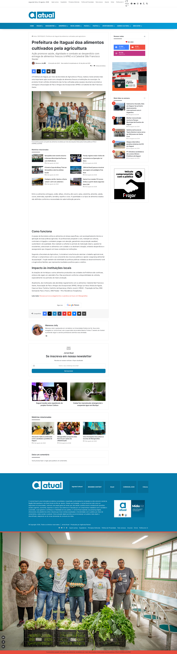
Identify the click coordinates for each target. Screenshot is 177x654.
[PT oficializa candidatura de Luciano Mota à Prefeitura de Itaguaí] (119, 154)
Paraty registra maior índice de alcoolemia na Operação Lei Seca (93, 158)
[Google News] (73, 305)
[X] (39, 71)
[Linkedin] (55, 314)
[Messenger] (44, 71)
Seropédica (62, 26)
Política (95, 26)
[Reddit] (69, 314)
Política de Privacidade (87, 2)
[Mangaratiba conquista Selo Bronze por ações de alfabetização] (68, 428)
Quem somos (55, 2)
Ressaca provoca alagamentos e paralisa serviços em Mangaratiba (63, 296)
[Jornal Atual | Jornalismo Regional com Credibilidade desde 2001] (42, 15)
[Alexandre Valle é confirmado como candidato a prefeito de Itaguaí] (43, 428)
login (46, 460)
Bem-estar (136, 26)
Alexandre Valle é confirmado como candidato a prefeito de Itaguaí (42, 438)
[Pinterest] (64, 314)
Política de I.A (119, 2)
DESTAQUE (41, 36)
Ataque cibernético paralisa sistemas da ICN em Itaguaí (135, 144)
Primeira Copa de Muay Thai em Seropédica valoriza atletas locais (56, 169)
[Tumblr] (59, 314)
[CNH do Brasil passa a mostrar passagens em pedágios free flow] (75, 170)
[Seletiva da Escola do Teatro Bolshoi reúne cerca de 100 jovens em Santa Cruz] (119, 133)
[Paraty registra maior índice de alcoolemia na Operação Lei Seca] (75, 158)
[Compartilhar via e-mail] (49, 71)
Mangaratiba (50, 26)
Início (35, 36)
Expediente (64, 2)
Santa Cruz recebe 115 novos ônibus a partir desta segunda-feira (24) (94, 181)
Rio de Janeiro (75, 26)
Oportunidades (107, 26)
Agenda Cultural (123, 26)
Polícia (86, 26)
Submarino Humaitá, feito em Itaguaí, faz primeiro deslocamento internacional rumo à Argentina (135, 108)
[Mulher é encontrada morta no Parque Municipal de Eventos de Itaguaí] (119, 121)
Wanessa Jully (39, 63)
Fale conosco (99, 2)
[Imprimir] (53, 71)
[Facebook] (34, 71)
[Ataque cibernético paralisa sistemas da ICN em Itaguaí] (119, 145)
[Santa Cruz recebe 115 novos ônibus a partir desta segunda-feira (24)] (75, 182)
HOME (32, 26)
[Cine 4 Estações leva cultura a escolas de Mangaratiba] (94, 428)
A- (3, 647)
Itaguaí (39, 26)
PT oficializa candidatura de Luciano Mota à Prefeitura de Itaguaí (135, 154)
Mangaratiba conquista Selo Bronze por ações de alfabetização (67, 438)
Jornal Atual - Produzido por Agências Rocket (76, 524)
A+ (3, 637)
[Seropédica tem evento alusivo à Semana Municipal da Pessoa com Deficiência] (37, 158)
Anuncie (107, 2)
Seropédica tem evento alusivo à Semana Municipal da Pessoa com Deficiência (55, 158)
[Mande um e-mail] (44, 63)
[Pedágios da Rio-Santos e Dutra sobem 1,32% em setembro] (37, 182)
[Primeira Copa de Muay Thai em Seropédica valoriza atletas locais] (37, 170)
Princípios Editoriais (74, 2)
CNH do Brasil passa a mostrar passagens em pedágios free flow (93, 169)
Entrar (112, 2)
